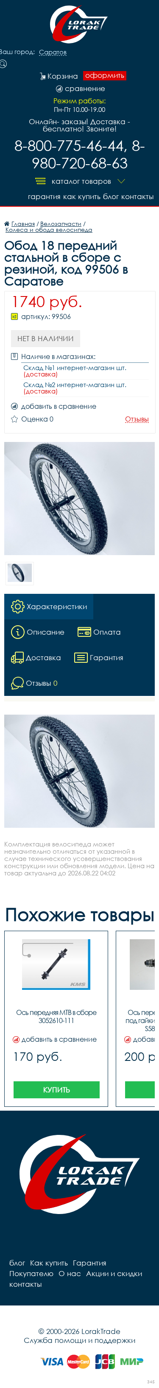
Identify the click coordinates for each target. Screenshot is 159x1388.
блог (111, 196)
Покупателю (31, 1273)
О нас (70, 1273)
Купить (56, 1089)
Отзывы (137, 419)
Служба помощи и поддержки (79, 1340)
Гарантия (44, 196)
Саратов (53, 52)
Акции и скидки (114, 1273)
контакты (137, 196)
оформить (104, 75)
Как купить (81, 196)
